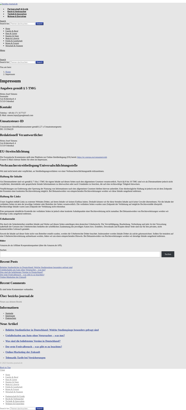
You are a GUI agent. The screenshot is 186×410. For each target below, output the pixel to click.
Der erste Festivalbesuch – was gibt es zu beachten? (22, 275)
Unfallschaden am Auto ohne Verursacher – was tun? (23, 270)
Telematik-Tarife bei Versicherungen (25, 357)
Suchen (3, 250)
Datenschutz (10, 318)
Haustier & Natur (12, 36)
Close (2, 370)
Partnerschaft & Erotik (17, 9)
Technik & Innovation (17, 14)
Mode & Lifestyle (12, 38)
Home (7, 29)
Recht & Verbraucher (16, 11)
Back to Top (5, 367)
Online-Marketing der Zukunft (13, 277)
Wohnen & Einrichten (16, 16)
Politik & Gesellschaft (13, 41)
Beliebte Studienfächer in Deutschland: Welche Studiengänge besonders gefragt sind (36, 267)
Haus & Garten (11, 33)
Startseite (9, 313)
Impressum (10, 316)
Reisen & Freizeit (12, 43)
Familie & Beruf (11, 31)
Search (39, 24)
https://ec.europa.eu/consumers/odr (92, 157)
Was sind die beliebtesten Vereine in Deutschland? (21, 272)
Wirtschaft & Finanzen (14, 46)
